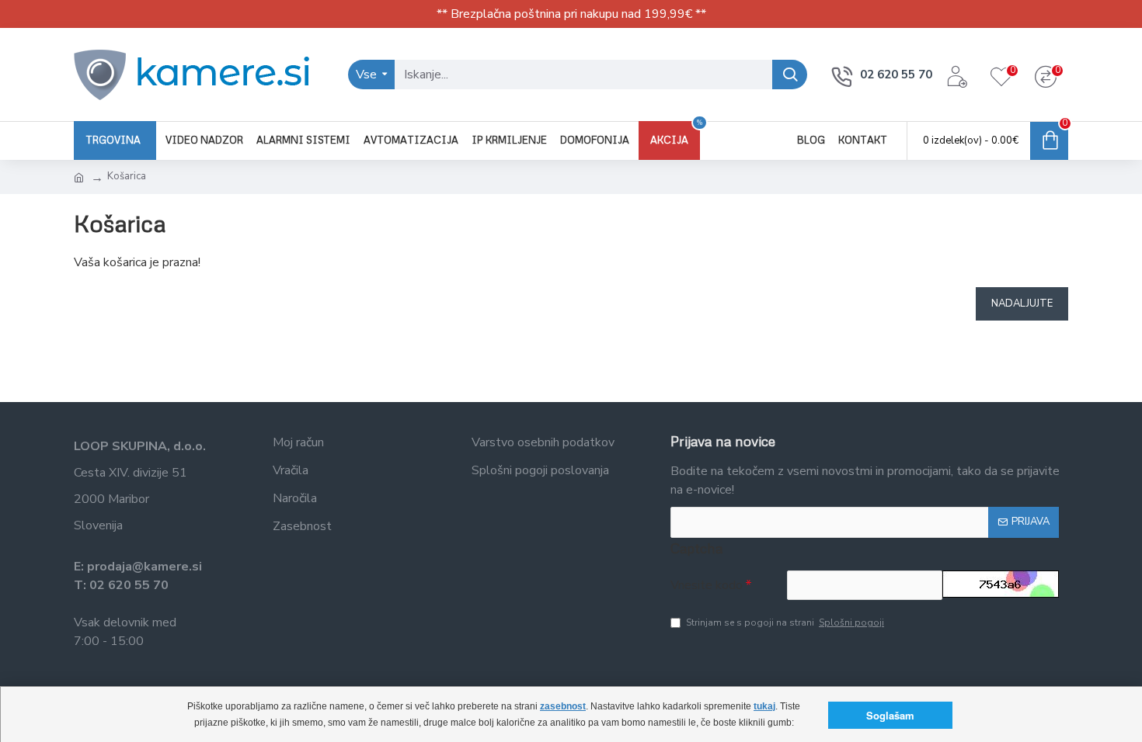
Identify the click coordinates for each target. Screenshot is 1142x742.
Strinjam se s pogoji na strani (785, 622)
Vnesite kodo (706, 585)
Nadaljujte (1022, 303)
